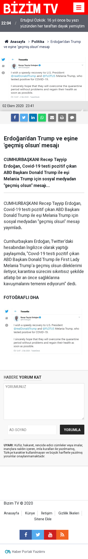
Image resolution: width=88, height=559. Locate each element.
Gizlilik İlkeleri (68, 513)
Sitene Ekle (43, 519)
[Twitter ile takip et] (38, 535)
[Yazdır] (62, 118)
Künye (30, 513)
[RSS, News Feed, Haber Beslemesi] (62, 535)
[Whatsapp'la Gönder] (42, 118)
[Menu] (79, 7)
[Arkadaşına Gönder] (52, 118)
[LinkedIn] (33, 118)
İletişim (46, 513)
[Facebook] (15, 118)
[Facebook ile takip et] (26, 535)
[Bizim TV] (31, 7)
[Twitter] (24, 118)
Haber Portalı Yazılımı (28, 552)
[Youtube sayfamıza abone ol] (50, 535)
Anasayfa (11, 513)
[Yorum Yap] (72, 118)
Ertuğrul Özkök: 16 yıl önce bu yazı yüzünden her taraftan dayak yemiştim (52, 23)
